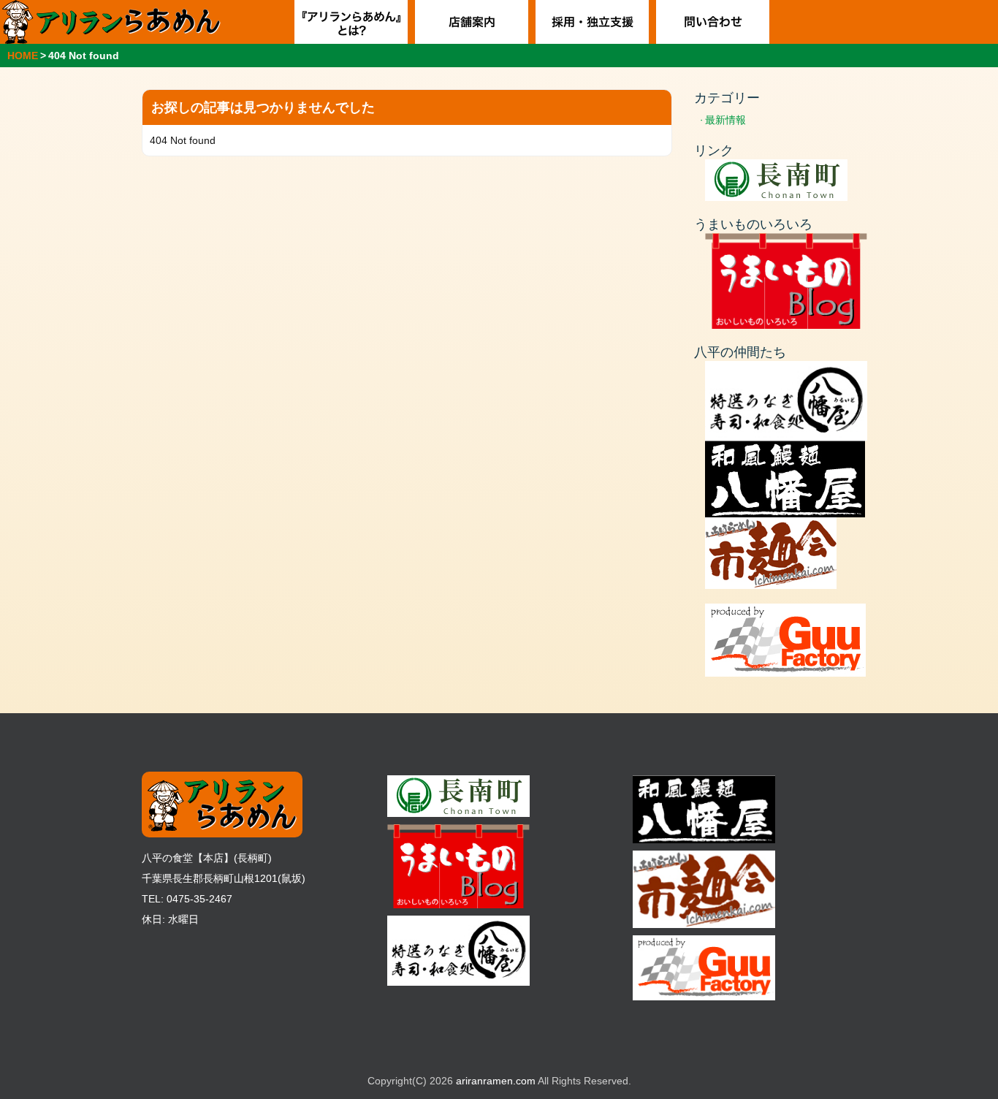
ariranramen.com (496, 1081)
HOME (22, 55)
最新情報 (725, 120)
